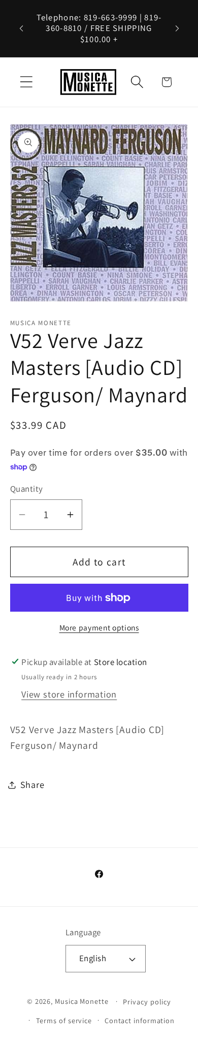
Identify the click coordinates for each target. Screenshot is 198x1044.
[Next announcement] (177, 28)
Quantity (26, 488)
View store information (69, 694)
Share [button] (32, 784)
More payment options (99, 627)
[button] (26, 82)
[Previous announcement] (21, 28)
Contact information (140, 1020)
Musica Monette (82, 1001)
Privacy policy (147, 1001)
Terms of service (64, 1020)
